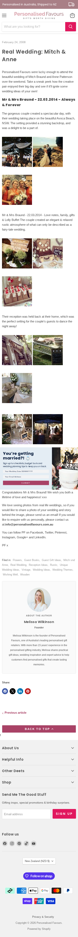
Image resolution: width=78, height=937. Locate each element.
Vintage (26, 569)
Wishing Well (10, 574)
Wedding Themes (62, 569)
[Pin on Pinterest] (28, 691)
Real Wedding (18, 564)
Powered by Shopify (39, 928)
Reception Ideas (38, 564)
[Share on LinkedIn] (20, 691)
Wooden (25, 574)
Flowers (17, 560)
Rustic (53, 564)
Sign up (64, 813)
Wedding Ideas (41, 569)
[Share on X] (13, 691)
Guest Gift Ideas (51, 560)
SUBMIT (26, 483)
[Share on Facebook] (5, 691)
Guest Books (31, 560)
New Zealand (37, 861)
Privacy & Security (43, 916)
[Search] (70, 26)
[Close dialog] (76, 449)
